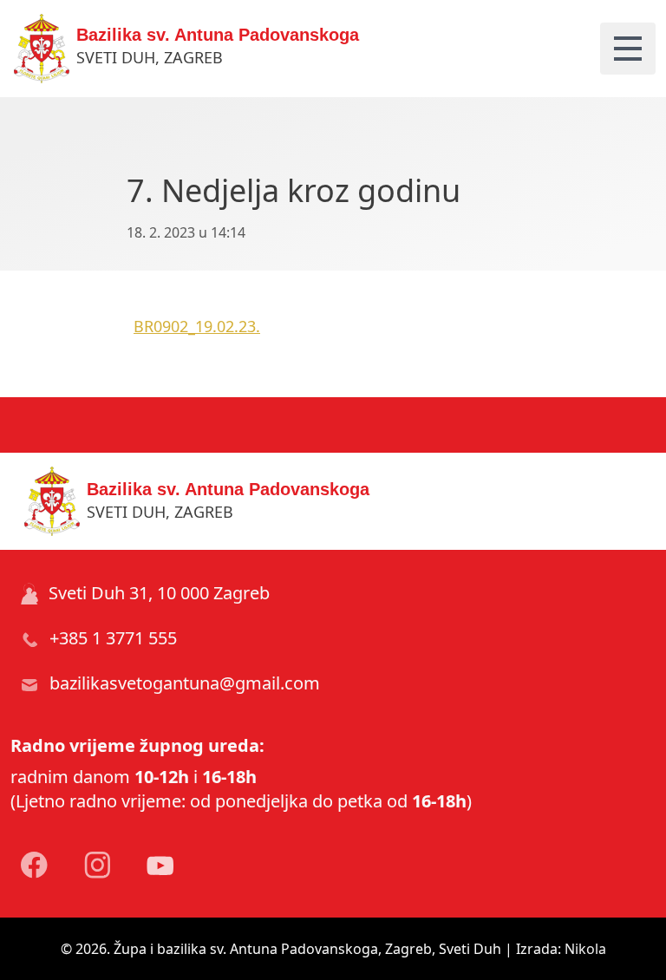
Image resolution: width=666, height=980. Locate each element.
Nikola (585, 948)
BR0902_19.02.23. (197, 326)
